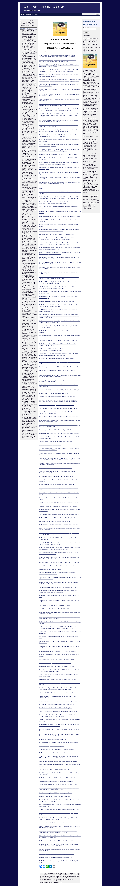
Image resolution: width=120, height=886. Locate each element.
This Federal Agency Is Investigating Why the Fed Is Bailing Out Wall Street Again (58, 742)
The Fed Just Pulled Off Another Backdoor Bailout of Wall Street (54, 393)
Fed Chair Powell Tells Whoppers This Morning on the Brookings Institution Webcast (59, 514)
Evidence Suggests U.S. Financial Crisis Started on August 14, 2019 (55, 430)
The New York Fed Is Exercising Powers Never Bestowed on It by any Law (56, 484)
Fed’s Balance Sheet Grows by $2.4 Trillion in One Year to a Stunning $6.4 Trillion (58, 502)
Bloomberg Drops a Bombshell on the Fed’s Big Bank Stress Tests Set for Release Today (59, 367)
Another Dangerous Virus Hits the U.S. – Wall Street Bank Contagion (55, 605)
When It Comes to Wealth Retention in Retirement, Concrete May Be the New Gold (29, 337)
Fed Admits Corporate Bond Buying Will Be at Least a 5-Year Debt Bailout (56, 405)
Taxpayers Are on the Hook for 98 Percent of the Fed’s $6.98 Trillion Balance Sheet (58, 416)
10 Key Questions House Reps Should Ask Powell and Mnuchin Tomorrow (56, 358)
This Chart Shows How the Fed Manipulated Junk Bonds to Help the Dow (56, 476)
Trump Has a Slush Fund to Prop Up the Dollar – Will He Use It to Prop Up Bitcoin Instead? (29, 403)
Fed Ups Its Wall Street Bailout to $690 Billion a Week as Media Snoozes (56, 781)
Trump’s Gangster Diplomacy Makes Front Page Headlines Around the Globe (29, 151)
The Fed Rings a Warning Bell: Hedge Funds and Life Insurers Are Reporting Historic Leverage (29, 429)
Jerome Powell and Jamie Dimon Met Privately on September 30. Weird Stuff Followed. (59, 216)
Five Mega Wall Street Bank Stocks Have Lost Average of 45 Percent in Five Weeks (58, 565)
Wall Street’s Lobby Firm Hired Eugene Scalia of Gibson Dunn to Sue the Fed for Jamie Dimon (29, 364)
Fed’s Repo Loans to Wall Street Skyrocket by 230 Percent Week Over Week (57, 396)
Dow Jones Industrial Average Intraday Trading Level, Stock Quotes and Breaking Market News (27, 23)
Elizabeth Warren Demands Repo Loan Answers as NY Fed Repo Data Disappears (58, 784)
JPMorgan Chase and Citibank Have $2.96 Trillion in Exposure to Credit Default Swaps (59, 562)
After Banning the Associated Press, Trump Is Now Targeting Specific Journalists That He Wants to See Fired (29, 138)
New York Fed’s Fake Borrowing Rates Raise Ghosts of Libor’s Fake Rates (56, 659)
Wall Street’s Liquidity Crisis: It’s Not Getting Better (51, 746)
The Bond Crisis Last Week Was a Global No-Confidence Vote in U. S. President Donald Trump (29, 82)
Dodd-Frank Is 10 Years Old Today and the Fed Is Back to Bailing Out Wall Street (58, 340)
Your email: (86, 27)
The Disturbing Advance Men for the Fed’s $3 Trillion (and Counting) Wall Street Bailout (60, 701)
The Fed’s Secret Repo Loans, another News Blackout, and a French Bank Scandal (58, 154)
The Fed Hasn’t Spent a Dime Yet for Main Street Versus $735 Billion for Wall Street (59, 433)
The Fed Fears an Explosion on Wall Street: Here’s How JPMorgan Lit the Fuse (57, 777)
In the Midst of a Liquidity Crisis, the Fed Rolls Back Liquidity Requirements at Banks (59, 809)
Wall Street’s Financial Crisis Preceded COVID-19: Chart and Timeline (55, 468)
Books (36, 14)
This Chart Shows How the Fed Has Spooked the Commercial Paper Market (56, 704)
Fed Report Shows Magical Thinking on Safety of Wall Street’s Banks (55, 441)
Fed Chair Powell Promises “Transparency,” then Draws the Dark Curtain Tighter (58, 408)
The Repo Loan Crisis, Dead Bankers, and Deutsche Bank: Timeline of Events (57, 840)
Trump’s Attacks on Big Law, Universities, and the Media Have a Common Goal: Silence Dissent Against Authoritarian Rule (29, 99)
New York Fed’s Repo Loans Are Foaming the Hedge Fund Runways (55, 769)
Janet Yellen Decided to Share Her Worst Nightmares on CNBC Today (55, 521)
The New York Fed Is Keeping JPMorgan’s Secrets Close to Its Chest (55, 663)
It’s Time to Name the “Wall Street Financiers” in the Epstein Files (29, 39)
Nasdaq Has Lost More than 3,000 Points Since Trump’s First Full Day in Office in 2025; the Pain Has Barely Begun (29, 75)
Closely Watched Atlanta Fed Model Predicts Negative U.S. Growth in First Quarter (29, 145)
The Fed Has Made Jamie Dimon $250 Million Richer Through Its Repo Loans (57, 651)
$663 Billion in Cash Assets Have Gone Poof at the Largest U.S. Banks (29, 389)
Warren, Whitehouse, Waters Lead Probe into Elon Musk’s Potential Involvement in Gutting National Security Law (29, 33)
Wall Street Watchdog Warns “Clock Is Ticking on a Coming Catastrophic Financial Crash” (29, 344)
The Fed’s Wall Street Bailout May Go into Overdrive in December (54, 753)
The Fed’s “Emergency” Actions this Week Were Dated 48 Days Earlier (55, 857)
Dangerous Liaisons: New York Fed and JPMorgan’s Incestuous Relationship (56, 749)
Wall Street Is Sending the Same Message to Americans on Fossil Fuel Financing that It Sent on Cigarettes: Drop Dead (29, 351)
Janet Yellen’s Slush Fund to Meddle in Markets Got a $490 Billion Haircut (56, 234)
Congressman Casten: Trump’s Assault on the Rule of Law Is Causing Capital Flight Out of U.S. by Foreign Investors (29, 59)
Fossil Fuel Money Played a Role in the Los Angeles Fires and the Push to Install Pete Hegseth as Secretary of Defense (29, 330)
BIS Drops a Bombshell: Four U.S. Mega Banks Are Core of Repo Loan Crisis (57, 679)
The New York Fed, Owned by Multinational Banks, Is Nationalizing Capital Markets (59, 517)
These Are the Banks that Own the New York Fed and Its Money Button (55, 708)
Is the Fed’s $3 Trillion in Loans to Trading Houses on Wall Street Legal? (56, 692)
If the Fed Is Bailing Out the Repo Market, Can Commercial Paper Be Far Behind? (58, 711)
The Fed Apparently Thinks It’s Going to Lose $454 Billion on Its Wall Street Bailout (59, 524)
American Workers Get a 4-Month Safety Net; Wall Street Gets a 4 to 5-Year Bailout (58, 506)
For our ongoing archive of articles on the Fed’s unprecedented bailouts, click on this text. (91, 205)
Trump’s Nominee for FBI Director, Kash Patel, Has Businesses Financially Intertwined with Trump (29, 436)
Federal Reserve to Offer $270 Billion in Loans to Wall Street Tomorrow (56, 608)
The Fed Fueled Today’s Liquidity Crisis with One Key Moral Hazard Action (57, 666)
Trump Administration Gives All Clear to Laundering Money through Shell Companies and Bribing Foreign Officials (29, 108)
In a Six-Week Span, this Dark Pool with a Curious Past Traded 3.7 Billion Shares (29, 358)
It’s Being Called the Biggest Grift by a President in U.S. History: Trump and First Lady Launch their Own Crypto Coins (29, 312)
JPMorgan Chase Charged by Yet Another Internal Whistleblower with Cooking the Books (29, 277)
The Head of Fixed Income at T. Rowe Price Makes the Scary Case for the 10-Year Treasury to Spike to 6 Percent (29, 383)
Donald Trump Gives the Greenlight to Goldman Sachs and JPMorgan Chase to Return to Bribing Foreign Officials (29, 228)
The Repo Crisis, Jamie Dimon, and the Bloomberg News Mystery (54, 796)
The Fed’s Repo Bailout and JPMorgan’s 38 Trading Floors (52, 739)
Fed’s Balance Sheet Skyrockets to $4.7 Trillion (50, 569)
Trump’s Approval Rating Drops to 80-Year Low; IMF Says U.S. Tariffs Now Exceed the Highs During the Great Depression (29, 67)
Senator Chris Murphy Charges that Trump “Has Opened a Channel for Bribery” (29, 53)
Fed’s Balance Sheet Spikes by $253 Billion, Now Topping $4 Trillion (55, 793)
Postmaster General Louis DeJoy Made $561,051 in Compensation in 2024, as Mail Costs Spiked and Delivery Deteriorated (29, 370)
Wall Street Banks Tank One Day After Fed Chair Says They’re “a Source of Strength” (59, 389)
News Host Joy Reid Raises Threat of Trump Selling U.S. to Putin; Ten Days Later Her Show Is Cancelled (29, 181)
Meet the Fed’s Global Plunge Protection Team (50, 445)
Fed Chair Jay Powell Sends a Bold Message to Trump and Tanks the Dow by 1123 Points (29, 377)
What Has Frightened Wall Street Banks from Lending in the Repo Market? (56, 854)
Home (22, 14)
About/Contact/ (29, 14)
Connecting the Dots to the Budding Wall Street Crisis (51, 822)
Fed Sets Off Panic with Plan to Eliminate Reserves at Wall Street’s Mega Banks (57, 587)
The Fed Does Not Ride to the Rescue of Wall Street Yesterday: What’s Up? (56, 301)
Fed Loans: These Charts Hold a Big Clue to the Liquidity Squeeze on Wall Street (58, 761)
